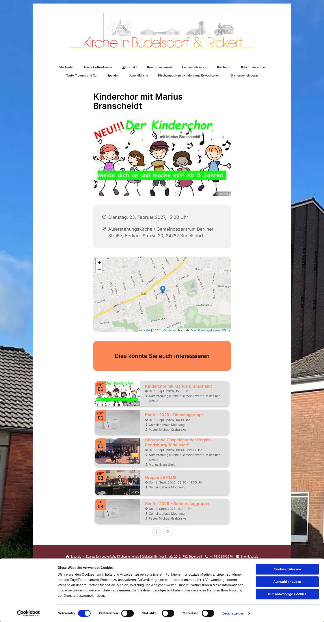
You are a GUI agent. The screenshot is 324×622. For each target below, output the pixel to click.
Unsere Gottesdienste (97, 67)
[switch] (127, 613)
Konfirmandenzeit (159, 67)
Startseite (66, 67)
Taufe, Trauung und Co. (81, 75)
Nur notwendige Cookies (287, 594)
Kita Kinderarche (253, 67)
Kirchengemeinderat (244, 75)
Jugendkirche (138, 75)
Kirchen (223, 67)
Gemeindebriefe (193, 67)
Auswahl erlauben (287, 582)
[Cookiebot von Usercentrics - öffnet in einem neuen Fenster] (28, 613)
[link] (194, 67)
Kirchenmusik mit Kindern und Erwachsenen (189, 75)
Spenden (113, 75)
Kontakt (131, 67)
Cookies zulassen (287, 569)
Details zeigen (233, 613)
